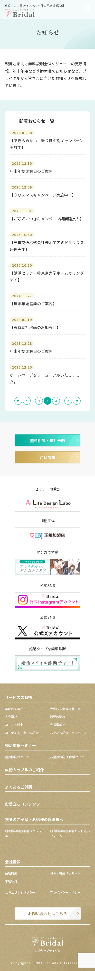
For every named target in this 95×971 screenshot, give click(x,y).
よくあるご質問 (18, 787)
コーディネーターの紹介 (21, 732)
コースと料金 (14, 724)
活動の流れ (57, 716)
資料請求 (47, 457)
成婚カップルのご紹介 (24, 770)
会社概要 (11, 873)
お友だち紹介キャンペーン (68, 732)
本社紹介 (11, 881)
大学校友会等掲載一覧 (65, 709)
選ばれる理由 (14, 709)
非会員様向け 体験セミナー (68, 757)
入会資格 (11, 716)
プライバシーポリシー (65, 892)
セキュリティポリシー (20, 892)
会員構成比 (57, 724)
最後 (77, 401)
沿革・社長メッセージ (65, 873)
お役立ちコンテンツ (22, 804)
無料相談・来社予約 (47, 440)
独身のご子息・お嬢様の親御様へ (34, 819)
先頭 (18, 401)
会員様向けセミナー (19, 757)
